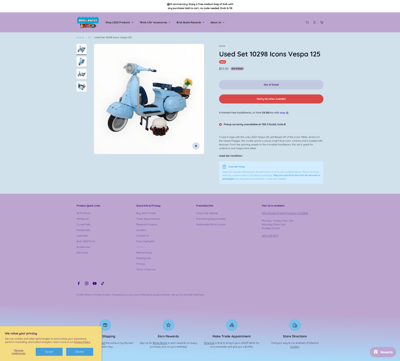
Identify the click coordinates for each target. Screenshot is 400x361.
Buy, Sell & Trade (146, 213)
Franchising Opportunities (210, 218)
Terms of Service (145, 269)
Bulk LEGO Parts (86, 241)
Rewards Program (147, 224)
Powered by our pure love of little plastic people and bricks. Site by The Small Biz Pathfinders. (158, 294)
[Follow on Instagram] (87, 283)
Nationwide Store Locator (211, 224)
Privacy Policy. (82, 341)
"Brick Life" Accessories (153, 22)
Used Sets (82, 235)
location (294, 346)
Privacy (140, 263)
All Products (83, 213)
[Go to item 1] (82, 49)
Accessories (83, 246)
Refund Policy (144, 252)
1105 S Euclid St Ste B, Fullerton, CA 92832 (285, 213)
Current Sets (83, 224)
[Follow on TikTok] (102, 283)
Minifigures (83, 218)
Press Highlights (145, 241)
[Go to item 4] (82, 86)
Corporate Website (207, 213)
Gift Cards (82, 252)
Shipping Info (143, 258)
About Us (215, 22)
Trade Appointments (148, 218)
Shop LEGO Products (117, 22)
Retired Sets (83, 230)
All (89, 37)
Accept (49, 351)
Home (80, 37)
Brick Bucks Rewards (189, 22)
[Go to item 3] (82, 74)
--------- (140, 246)
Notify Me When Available (271, 98)
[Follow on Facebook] (79, 283)
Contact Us (142, 235)
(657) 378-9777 (270, 235)
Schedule (209, 342)
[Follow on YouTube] (94, 283)
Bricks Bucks (160, 342)
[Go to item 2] (82, 61)
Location (141, 230)
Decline (79, 351)
